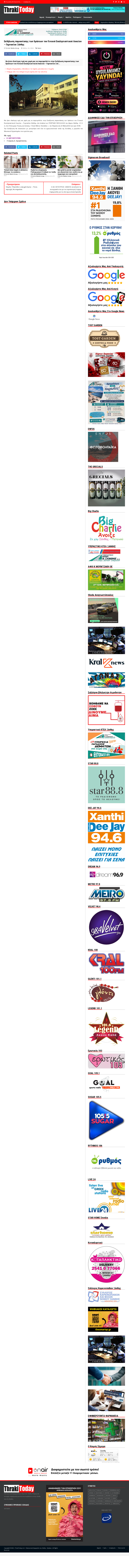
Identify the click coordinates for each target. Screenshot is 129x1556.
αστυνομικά (115, 1493)
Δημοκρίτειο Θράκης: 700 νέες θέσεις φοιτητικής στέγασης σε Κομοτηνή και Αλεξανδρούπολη (61, 22)
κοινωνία (100, 1498)
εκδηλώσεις (100, 1495)
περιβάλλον (108, 1501)
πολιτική (91, 1503)
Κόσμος (105, 1490)
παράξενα (100, 1501)
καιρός (115, 1495)
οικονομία (92, 1501)
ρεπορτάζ (107, 1503)
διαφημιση (92, 1495)
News (28, 22)
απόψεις (107, 1493)
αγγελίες (91, 1493)
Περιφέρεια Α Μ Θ (114, 1490)
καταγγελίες (92, 1498)
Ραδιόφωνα (77, 17)
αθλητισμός (99, 1493)
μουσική (107, 1498)
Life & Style (92, 1490)
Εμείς (105, 1547)
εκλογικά (108, 1495)
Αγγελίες (68, 17)
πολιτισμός (99, 1503)
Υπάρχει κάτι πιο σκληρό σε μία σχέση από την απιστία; (27, 72)
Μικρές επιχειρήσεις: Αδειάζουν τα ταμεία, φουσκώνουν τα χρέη (30, 69)
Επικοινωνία (88, 17)
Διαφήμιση (26, 2)
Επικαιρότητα (50, 17)
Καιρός (60, 17)
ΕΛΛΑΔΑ (99, 1490)
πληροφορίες (117, 1501)
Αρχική (42, 17)
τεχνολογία (115, 1503)
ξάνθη (114, 1498)
